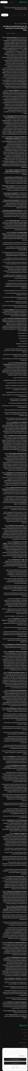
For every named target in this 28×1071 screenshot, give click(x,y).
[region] (15, 1059)
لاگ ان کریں (11, 2)
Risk (4, 6)
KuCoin (19, 49)
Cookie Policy (19, 1055)
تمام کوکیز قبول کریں (15, 1059)
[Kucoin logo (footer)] (22, 1045)
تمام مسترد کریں (15, 1063)
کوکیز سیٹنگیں (14, 1066)
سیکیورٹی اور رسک (11, 6)
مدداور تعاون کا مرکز (21, 6)
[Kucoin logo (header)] (23, 2)
